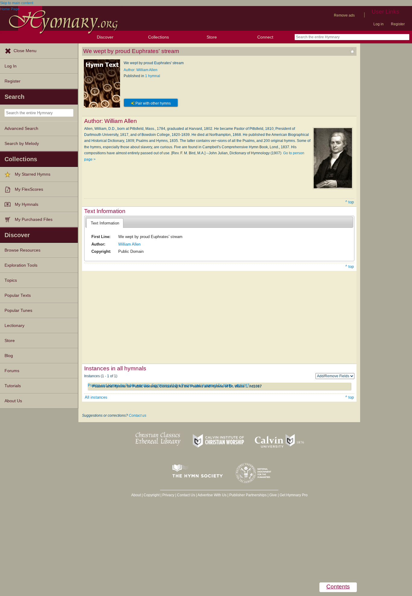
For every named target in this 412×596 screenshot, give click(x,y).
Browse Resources (22, 250)
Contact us (137, 415)
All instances (96, 397)
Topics (11, 280)
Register (398, 24)
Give (273, 495)
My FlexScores (29, 189)
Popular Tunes (18, 310)
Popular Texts (18, 295)
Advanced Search (21, 128)
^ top (349, 202)
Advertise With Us (212, 495)
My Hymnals (26, 204)
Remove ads (344, 15)
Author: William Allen (140, 70)
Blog (9, 355)
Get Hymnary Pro (294, 495)
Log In (11, 66)
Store (212, 37)
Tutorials (13, 386)
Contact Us (186, 495)
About (136, 495)
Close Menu (25, 51)
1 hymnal (152, 76)
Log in (378, 24)
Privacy (168, 495)
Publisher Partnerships (248, 495)
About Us (13, 401)
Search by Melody (22, 143)
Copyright (152, 495)
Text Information (105, 223)
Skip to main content (16, 3)
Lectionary (14, 325)
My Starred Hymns (32, 174)
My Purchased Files (33, 219)
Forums (12, 371)
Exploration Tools (21, 265)
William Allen (129, 244)
